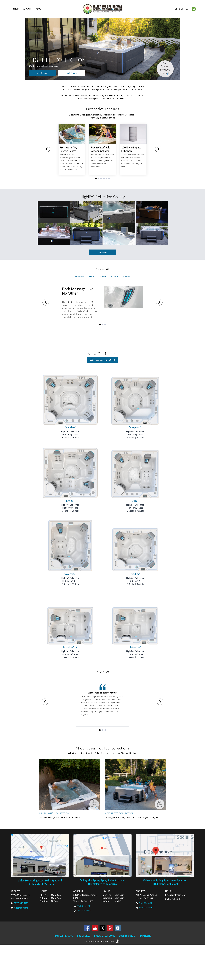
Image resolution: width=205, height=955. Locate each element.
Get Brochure (43, 73)
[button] (194, 9)
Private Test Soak (104, 935)
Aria (135, 501)
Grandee (70, 427)
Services (27, 8)
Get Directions (21, 907)
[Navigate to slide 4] (104, 178)
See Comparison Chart (105, 360)
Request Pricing (63, 935)
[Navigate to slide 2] (98, 178)
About (39, 8)
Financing (145, 935)
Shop (15, 8)
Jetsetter (135, 647)
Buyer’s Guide (127, 935)
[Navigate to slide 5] (106, 178)
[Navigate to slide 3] (101, 178)
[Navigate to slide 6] (109, 178)
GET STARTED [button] (181, 8)
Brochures (83, 935)
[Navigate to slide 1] (96, 178)
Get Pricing (72, 73)
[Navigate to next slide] (158, 149)
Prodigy (135, 574)
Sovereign (70, 574)
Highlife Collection (70, 432)
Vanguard (135, 427)
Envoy (70, 501)
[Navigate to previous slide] (47, 149)
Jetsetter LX (70, 647)
